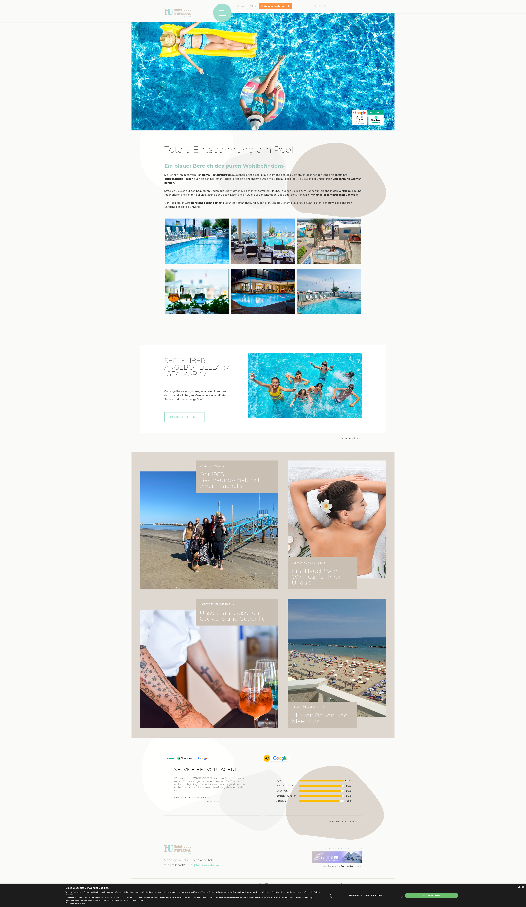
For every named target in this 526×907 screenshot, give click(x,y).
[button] (193, 903)
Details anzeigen (183, 417)
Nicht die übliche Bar (215, 604)
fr (325, 6)
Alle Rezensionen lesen (344, 821)
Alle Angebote (351, 438)
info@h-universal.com (203, 865)
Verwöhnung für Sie (307, 562)
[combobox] (519, 887)
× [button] (523, 887)
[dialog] (263, 895)
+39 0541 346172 (176, 865)
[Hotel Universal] (177, 13)
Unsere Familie (210, 466)
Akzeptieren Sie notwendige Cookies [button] (367, 895)
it (315, 6)
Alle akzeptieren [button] (431, 895)
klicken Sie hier (138, 900)
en (320, 6)
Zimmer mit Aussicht (307, 707)
